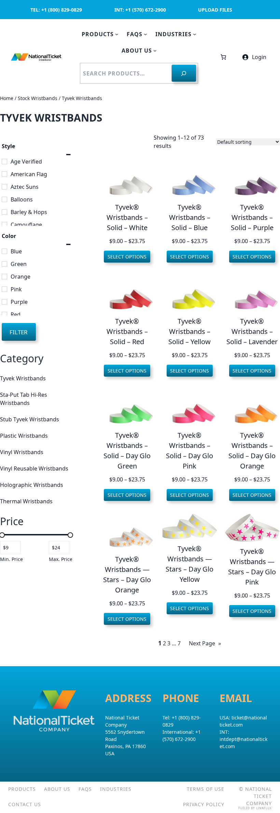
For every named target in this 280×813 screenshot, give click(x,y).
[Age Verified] (4, 161)
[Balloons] (4, 199)
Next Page (205, 643)
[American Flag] (4, 174)
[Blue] (4, 251)
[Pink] (4, 289)
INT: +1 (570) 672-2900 (140, 9)
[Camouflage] (4, 224)
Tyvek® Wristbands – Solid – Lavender (252, 331)
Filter (19, 332)
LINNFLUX (264, 808)
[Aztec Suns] (4, 187)
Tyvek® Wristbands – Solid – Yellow (189, 331)
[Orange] (4, 276)
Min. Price (11, 559)
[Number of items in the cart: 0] (223, 57)
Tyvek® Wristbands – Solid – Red (127, 331)
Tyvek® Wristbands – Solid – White (127, 217)
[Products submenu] (116, 34)
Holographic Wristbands (31, 485)
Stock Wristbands (37, 98)
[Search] (183, 73)
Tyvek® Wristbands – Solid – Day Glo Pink (189, 451)
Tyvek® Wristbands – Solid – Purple (252, 217)
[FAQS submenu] (145, 34)
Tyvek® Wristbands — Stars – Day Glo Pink (252, 567)
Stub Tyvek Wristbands (29, 419)
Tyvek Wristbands (23, 378)
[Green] (4, 264)
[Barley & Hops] (4, 212)
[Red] (4, 314)
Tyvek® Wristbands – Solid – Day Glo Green (127, 451)
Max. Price (60, 559)
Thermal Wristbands (26, 501)
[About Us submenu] (155, 50)
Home (6, 98)
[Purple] (4, 302)
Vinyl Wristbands (21, 452)
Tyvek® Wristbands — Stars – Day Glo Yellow (189, 564)
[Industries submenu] (194, 34)
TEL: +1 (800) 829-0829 (56, 9)
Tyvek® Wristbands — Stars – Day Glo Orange (127, 574)
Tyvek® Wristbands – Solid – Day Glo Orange (252, 451)
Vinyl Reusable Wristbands (34, 468)
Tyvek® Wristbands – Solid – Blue (189, 217)
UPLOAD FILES (215, 9)
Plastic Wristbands (24, 435)
